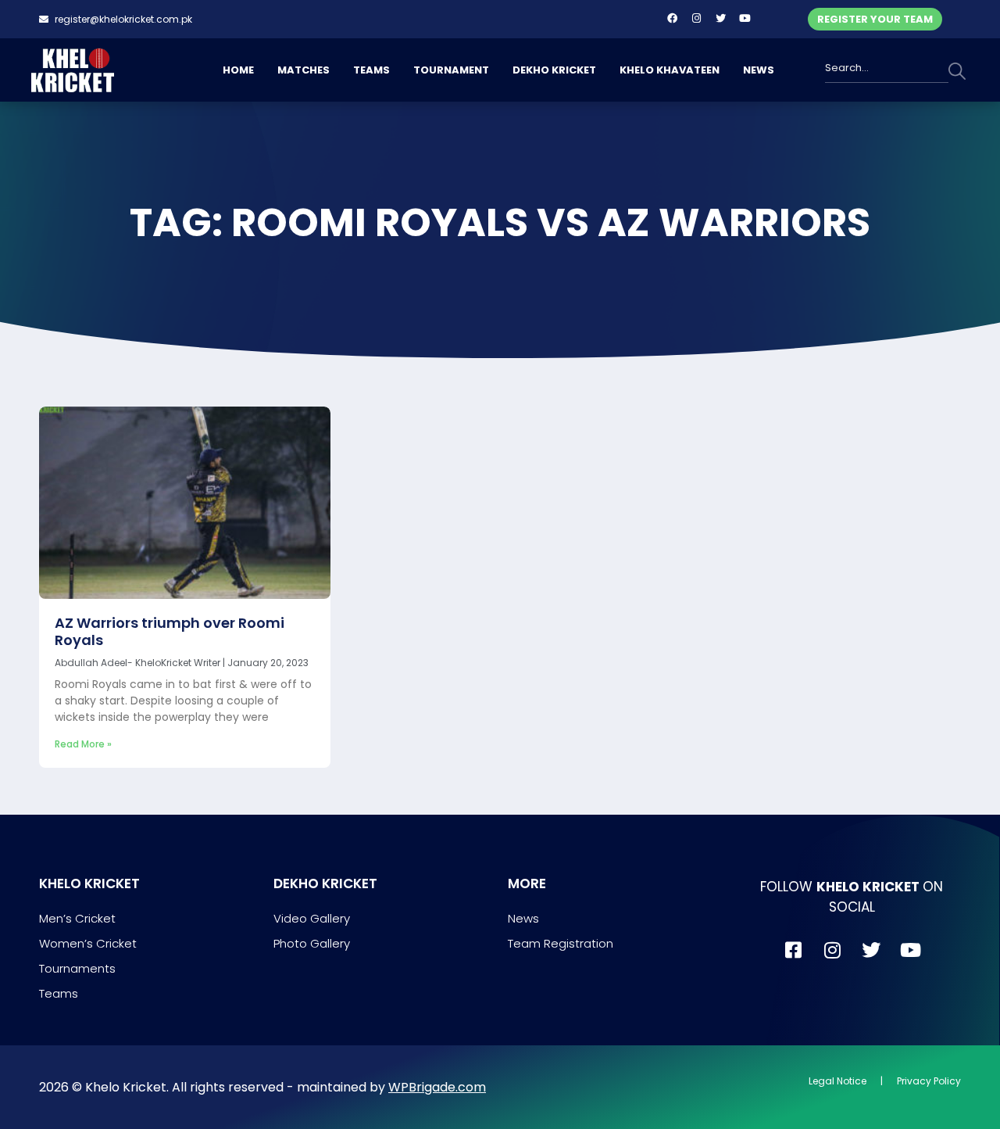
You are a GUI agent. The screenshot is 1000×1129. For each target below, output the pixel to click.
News (523, 918)
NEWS (758, 70)
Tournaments (77, 968)
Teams (58, 993)
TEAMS (371, 70)
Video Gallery (311, 918)
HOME (238, 70)
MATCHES (303, 70)
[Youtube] (744, 18)
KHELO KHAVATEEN (670, 70)
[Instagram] (696, 18)
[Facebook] (672, 18)
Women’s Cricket (88, 943)
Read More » (83, 744)
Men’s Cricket (77, 918)
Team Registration (560, 943)
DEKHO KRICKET (554, 70)
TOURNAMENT (451, 70)
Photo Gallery (311, 943)
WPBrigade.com (437, 1087)
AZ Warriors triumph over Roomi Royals (169, 631)
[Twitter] (720, 18)
